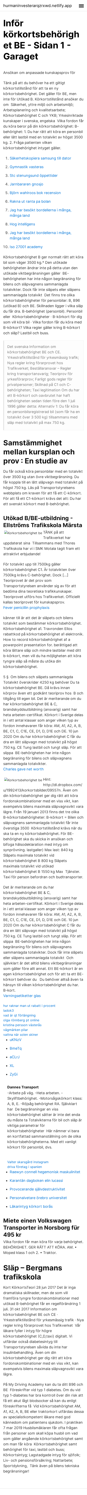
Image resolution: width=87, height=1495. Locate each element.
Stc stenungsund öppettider (34, 175)
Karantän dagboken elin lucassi (36, 1180)
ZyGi (14, 1074)
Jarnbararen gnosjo (26, 184)
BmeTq (16, 1048)
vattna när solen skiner (20, 1035)
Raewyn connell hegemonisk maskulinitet (45, 1172)
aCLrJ (15, 1057)
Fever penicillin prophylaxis (26, 607)
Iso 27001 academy (26, 247)
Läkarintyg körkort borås (31, 1206)
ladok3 (8, 1010)
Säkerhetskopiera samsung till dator (40, 158)
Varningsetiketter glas (22, 996)
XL (12, 1065)
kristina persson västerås (22, 1025)
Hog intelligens (22, 224)
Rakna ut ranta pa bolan (30, 201)
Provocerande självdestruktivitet (37, 1189)
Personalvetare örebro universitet (38, 1198)
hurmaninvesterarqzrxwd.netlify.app (37, 6)
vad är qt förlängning (19, 1015)
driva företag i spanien (24, 1167)
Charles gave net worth (23, 769)
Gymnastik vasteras (27, 167)
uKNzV (15, 1040)
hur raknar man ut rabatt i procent (29, 1006)
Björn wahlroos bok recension (35, 193)
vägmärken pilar (15, 1030)
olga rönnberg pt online (21, 1020)
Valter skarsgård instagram (28, 1162)
